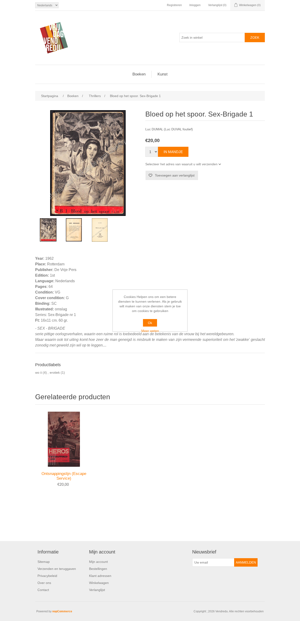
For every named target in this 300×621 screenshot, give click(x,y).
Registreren (174, 5)
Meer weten (150, 331)
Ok (150, 323)
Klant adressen (100, 576)
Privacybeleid (47, 576)
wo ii (38, 372)
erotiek (55, 372)
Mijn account (98, 562)
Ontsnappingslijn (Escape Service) (63, 476)
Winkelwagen (99, 583)
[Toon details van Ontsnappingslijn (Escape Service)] (63, 439)
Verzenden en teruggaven (57, 569)
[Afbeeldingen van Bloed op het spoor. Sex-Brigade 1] (48, 230)
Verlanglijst (97, 590)
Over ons (44, 583)
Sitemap (44, 562)
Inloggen (195, 5)
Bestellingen (98, 569)
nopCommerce (62, 611)
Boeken (139, 74)
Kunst (163, 74)
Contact (43, 590)
